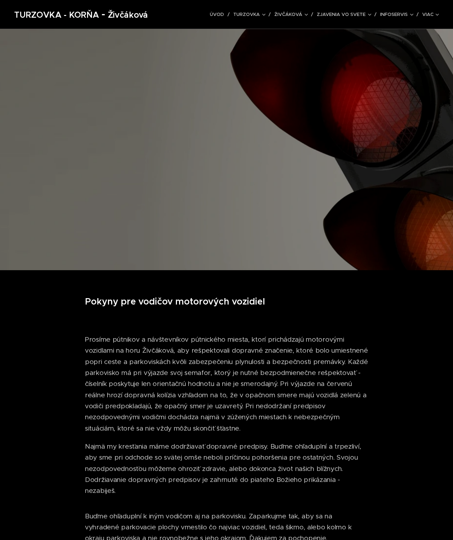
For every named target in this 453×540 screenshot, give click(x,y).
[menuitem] (219, 14)
